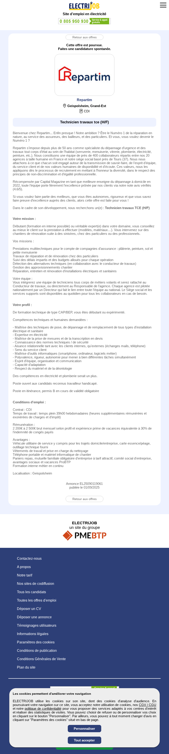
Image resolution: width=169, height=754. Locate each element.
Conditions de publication (37, 650)
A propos (24, 567)
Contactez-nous (29, 558)
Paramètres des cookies (36, 642)
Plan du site (26, 667)
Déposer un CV (29, 609)
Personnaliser (84, 728)
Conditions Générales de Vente (41, 659)
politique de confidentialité (43, 708)
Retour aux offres (84, 37)
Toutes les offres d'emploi (36, 600)
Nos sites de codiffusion (35, 583)
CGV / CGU (147, 705)
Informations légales (32, 634)
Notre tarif (24, 575)
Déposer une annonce (34, 617)
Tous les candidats (31, 592)
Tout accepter (84, 740)
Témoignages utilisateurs (36, 625)
